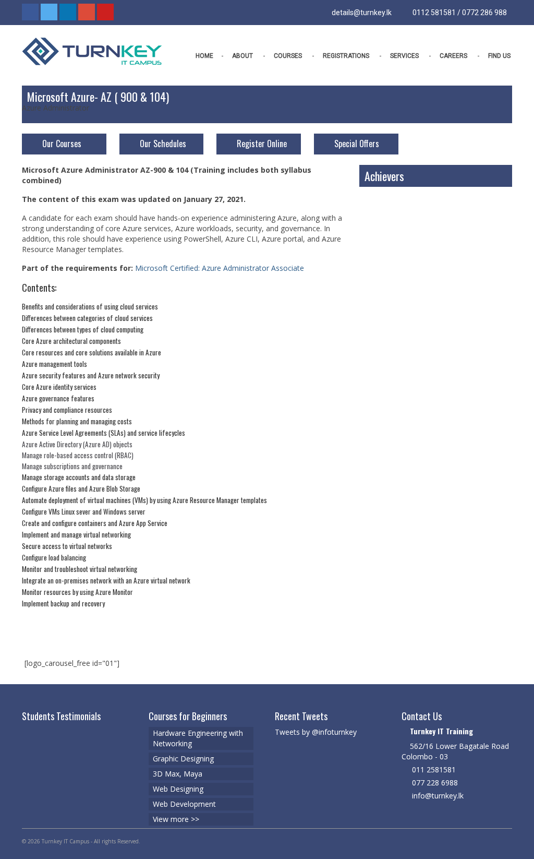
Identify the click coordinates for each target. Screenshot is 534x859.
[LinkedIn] (67, 12)
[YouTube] (105, 12)
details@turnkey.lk (361, 12)
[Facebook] (30, 12)
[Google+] (86, 12)
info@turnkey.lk (437, 796)
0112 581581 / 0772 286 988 (459, 12)
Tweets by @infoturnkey (316, 732)
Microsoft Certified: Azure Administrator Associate (219, 268)
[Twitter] (49, 12)
